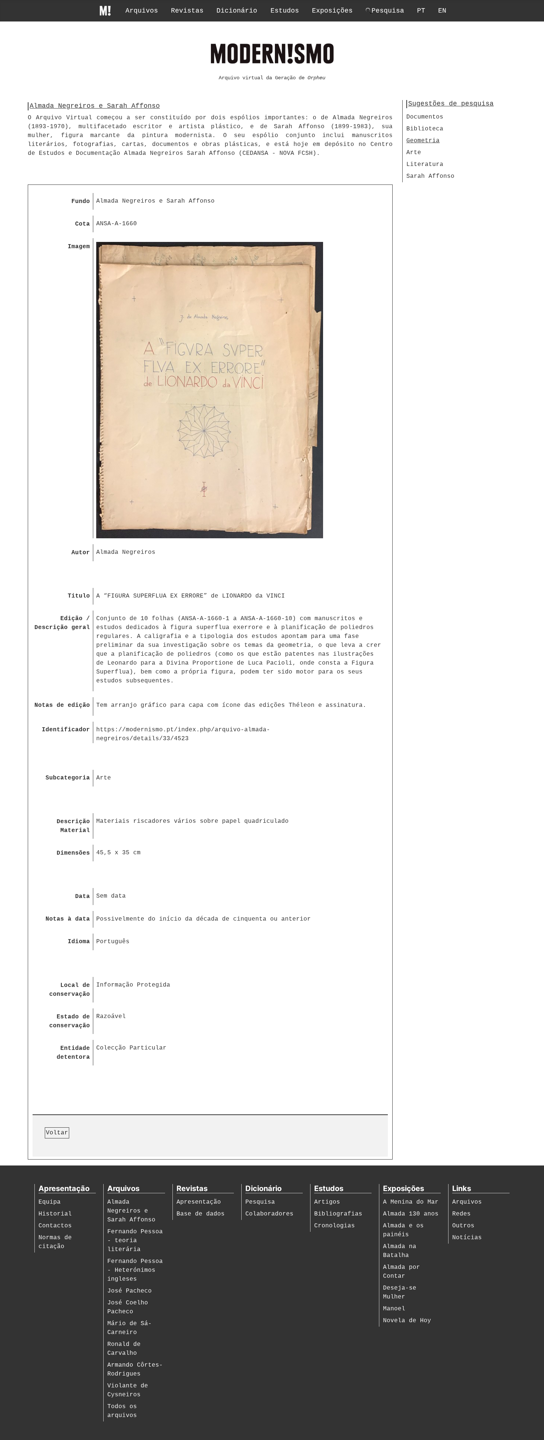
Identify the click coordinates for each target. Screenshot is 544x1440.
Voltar (57, 1133)
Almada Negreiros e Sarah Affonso (131, 1211)
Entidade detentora (73, 1053)
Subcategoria (68, 778)
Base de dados (201, 1214)
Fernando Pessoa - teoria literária (135, 1240)
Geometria (423, 140)
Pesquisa (260, 1202)
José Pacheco (129, 1291)
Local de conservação (69, 990)
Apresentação (199, 1202)
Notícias (467, 1237)
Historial (55, 1214)
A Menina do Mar (411, 1202)
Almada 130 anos (411, 1214)
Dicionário (236, 10)
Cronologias (334, 1226)
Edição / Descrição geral (62, 623)
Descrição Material (73, 826)
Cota (82, 224)
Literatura (424, 164)
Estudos (285, 10)
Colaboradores (269, 1214)
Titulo (79, 596)
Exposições (332, 10)
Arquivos (141, 10)
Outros (463, 1226)
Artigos (327, 1202)
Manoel (394, 1309)
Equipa (49, 1202)
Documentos (424, 117)
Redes (461, 1214)
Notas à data (68, 919)
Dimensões (73, 853)
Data (82, 896)
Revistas (187, 10)
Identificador (66, 729)
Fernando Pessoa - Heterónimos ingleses (135, 1270)
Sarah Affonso (430, 176)
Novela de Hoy (407, 1320)
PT (421, 10)
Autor (80, 552)
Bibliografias (338, 1214)
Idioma (79, 941)
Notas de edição (62, 705)
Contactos (55, 1226)
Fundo (80, 201)
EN (442, 10)
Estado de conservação (69, 1021)
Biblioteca (424, 129)
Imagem (79, 246)
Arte (413, 152)
